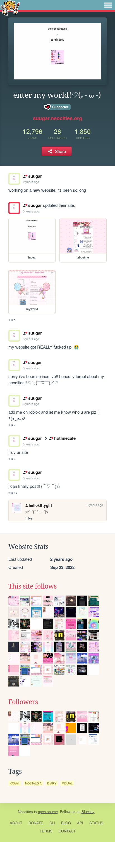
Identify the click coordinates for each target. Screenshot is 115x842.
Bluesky (88, 811)
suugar (35, 176)
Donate (35, 822)
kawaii (15, 783)
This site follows (32, 586)
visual (67, 783)
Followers (23, 702)
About (16, 822)
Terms (46, 831)
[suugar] (14, 208)
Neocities (25, 811)
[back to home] (10, 8)
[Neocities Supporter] (57, 107)
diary (51, 783)
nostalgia (33, 783)
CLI (52, 822)
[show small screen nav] (108, 5)
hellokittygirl (40, 505)
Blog (66, 822)
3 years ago (31, 211)
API (80, 822)
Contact (67, 831)
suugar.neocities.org (57, 118)
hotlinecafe (64, 438)
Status (96, 822)
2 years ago (31, 181)
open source (48, 811)
